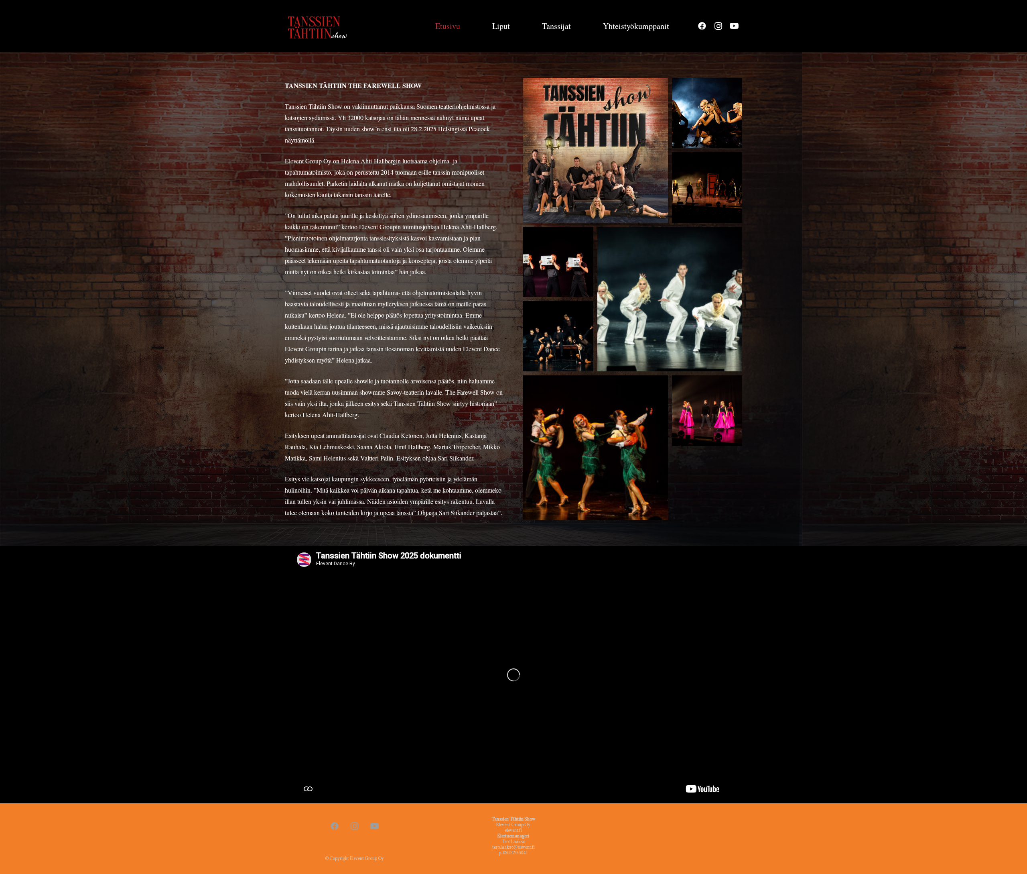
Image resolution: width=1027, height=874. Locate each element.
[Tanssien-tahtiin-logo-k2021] (319, 26)
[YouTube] (734, 26)
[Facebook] (702, 26)
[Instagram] (718, 26)
